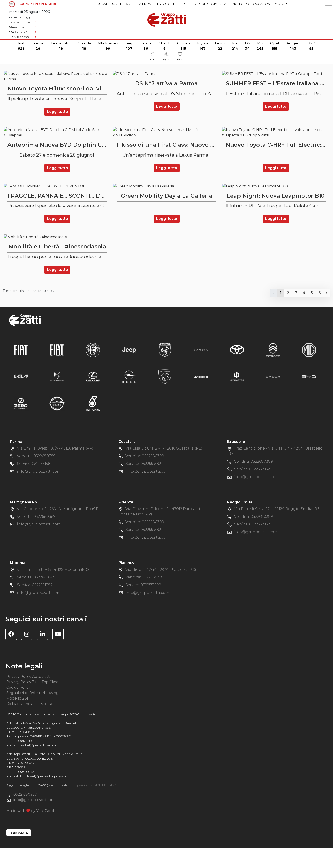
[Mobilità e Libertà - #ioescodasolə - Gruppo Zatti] (57, 237)
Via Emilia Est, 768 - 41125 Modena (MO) (53, 569)
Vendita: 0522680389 (36, 456)
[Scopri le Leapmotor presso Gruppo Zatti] (237, 376)
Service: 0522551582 (35, 464)
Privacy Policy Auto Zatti (28, 676)
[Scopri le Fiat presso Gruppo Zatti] (21, 349)
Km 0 (129, 3)
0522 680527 (25, 794)
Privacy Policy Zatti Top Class (32, 682)
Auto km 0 (18, 32)
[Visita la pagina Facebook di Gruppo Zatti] (12, 635)
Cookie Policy (18, 687)
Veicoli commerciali (212, 3)
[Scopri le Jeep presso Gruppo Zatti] (129, 349)
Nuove (102, 3)
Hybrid (163, 3)
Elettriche (182, 3)
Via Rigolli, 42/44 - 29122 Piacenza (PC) (160, 569)
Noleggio (241, 3)
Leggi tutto (57, 111)
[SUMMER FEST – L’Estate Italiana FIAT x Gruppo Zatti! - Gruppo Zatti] (275, 74)
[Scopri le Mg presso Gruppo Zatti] (309, 349)
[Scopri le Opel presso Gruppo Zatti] (129, 376)
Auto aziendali (20, 37)
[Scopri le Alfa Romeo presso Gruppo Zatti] (93, 349)
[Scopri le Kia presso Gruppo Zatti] (21, 376)
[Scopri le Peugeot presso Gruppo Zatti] (165, 376)
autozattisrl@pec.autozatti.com (37, 745)
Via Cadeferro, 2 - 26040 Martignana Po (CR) (58, 509)
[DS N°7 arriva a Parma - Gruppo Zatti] (166, 74)
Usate (117, 3)
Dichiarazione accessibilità (29, 704)
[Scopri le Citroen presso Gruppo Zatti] (273, 349)
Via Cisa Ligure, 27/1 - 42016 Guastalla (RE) (163, 448)
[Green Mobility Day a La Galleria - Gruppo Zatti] (166, 186)
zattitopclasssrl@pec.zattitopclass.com (42, 776)
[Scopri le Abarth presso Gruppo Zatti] (165, 349)
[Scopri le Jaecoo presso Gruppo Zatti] (201, 376)
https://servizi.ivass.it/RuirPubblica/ (95, 785)
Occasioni (262, 3)
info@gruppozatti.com (39, 471)
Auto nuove (19, 22)
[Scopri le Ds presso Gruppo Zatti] (57, 376)
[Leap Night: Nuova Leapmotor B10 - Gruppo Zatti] (275, 186)
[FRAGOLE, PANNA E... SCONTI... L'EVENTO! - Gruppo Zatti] (57, 186)
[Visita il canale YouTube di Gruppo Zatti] (59, 635)
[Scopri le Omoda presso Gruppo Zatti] (273, 376)
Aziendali (145, 3)
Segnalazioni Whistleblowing (32, 693)
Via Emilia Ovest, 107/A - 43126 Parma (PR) (55, 448)
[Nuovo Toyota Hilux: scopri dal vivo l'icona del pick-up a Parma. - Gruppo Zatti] (57, 76)
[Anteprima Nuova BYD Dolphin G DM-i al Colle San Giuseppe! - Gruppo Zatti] (57, 132)
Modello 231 (17, 698)
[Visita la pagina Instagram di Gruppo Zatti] (28, 635)
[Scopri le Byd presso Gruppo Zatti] (309, 376)
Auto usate (18, 27)
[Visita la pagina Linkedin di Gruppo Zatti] (44, 635)
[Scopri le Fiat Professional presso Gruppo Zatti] (57, 349)
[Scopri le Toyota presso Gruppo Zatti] (237, 349)
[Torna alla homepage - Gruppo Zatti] (166, 17)
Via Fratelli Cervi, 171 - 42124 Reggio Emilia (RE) (277, 509)
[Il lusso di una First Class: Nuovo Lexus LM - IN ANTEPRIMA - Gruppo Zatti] (166, 132)
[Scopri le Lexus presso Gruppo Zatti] (93, 376)
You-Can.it (45, 811)
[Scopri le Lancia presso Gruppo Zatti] (201, 349)
